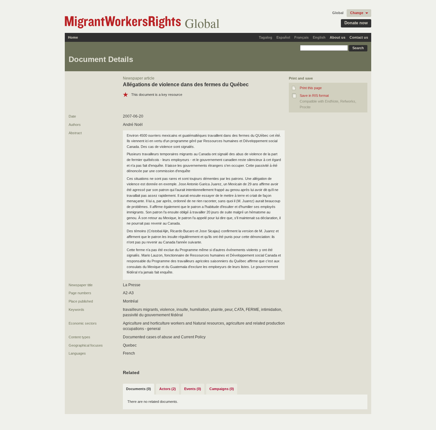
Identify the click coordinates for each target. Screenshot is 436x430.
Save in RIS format (314, 95)
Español (283, 37)
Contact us (359, 37)
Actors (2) (167, 389)
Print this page (311, 88)
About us (337, 37)
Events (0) (192, 389)
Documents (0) (138, 389)
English (319, 37)
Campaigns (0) (221, 389)
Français (301, 37)
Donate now (356, 22)
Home (73, 37)
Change (356, 13)
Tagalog (265, 37)
